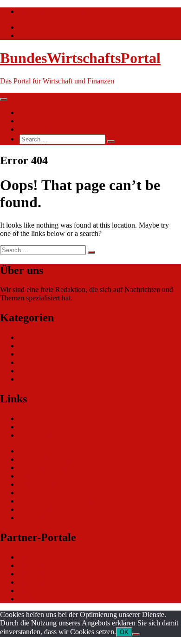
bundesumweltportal (48, 565)
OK (124, 632)
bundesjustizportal (45, 582)
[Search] (111, 141)
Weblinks (32, 379)
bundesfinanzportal (46, 574)
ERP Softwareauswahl (51, 467)
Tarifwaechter (39, 599)
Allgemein (34, 337)
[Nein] (136, 634)
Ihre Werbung (39, 129)
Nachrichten (36, 112)
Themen (31, 121)
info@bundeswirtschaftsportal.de (67, 11)
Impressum (35, 518)
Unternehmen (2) (44, 371)
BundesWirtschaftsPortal (80, 58)
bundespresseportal (46, 590)
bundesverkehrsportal (50, 557)
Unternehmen (38, 362)
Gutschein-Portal (43, 484)
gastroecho (34, 493)
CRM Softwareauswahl (53, 459)
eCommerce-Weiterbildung (58, 501)
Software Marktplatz (48, 476)
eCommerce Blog (44, 451)
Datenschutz (37, 509)
